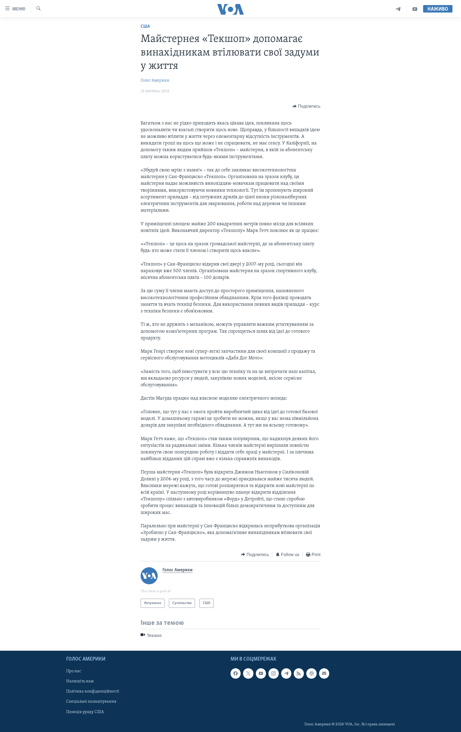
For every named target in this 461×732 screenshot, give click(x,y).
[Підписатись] (324, 674)
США (145, 26)
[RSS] (299, 674)
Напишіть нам (80, 681)
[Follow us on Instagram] (273, 674)
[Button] (306, 106)
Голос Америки (155, 80)
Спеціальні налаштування (91, 702)
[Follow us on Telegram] (286, 674)
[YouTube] (415, 9)
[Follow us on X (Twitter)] (248, 674)
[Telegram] (398, 9)
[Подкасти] (311, 674)
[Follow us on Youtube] (261, 674)
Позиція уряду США (85, 712)
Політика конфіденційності (92, 692)
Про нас (73, 671)
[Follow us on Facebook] (235, 674)
